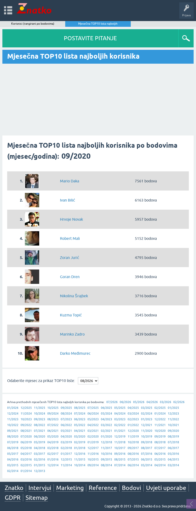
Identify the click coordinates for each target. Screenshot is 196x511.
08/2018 (160, 442)
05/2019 (39, 442)
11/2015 (79, 459)
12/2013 (39, 471)
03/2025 (146, 408)
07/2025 (93, 408)
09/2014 (93, 465)
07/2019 (12, 442)
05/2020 (53, 436)
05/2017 (12, 453)
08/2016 (133, 453)
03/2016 (26, 459)
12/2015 (66, 459)
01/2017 (66, 453)
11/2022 (173, 419)
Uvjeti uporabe (166, 487)
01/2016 (53, 459)
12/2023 (173, 413)
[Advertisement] (98, 99)
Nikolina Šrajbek (74, 296)
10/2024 (39, 413)
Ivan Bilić (67, 200)
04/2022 (93, 425)
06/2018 (12, 448)
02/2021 (106, 430)
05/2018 (26, 448)
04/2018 (39, 448)
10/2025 (53, 408)
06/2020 (39, 436)
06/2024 (93, 413)
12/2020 (133, 430)
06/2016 (160, 453)
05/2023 (93, 419)
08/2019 (173, 436)
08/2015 (119, 459)
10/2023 (26, 419)
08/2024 (66, 413)
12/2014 (53, 465)
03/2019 (66, 442)
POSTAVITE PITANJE (90, 38)
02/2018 (66, 448)
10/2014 (79, 465)
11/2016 (93, 453)
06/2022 (66, 425)
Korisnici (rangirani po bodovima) (32, 23)
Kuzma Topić (71, 315)
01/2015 (39, 465)
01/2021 (119, 430)
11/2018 (119, 442)
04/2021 (79, 430)
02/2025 (160, 408)
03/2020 (79, 436)
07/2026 (112, 402)
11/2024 (26, 413)
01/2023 (146, 419)
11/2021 (160, 425)
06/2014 (133, 465)
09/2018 (146, 442)
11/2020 (146, 430)
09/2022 (26, 425)
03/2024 (133, 413)
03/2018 (53, 448)
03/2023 (119, 419)
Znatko (14, 487)
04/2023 (106, 419)
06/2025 (106, 408)
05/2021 (66, 430)
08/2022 (39, 425)
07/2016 (146, 453)
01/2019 (93, 442)
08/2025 (79, 408)
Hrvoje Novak (71, 219)
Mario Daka (69, 181)
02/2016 (39, 459)
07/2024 (79, 413)
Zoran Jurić (69, 257)
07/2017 (160, 448)
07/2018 (173, 442)
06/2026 (125, 402)
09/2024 (53, 413)
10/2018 (133, 442)
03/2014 (173, 465)
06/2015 (146, 459)
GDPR (13, 497)
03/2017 (39, 453)
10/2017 (119, 448)
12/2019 (119, 436)
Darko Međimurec (75, 353)
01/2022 (133, 425)
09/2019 (160, 436)
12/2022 (160, 419)
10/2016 (106, 453)
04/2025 (133, 408)
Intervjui (39, 487)
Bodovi (131, 487)
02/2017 (53, 453)
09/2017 (133, 448)
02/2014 (12, 471)
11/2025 (39, 408)
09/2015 (106, 459)
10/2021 (173, 425)
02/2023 (133, 419)
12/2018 (106, 442)
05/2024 (106, 413)
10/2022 (12, 425)
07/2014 (119, 465)
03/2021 (93, 430)
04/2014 (160, 465)
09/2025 (66, 408)
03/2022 (106, 425)
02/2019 (79, 442)
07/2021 (39, 430)
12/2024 (12, 413)
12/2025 (26, 408)
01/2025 (173, 408)
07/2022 (53, 425)
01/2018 (79, 448)
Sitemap (37, 497)
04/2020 (66, 436)
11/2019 (133, 436)
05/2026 (138, 402)
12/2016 (79, 453)
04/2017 (26, 453)
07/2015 (133, 459)
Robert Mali (70, 238)
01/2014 (26, 471)
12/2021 (146, 425)
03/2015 (12, 465)
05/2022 (79, 425)
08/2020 (12, 436)
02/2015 (26, 465)
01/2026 (12, 408)
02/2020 (93, 436)
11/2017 (106, 448)
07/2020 (26, 436)
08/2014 (106, 465)
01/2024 (160, 413)
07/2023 (66, 419)
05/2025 (119, 408)
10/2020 (160, 430)
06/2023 (79, 419)
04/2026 (152, 402)
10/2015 (93, 459)
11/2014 (66, 465)
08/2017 (146, 448)
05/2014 (146, 465)
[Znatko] (34, 8)
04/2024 (119, 413)
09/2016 (119, 453)
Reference (103, 487)
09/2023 (39, 419)
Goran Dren (70, 277)
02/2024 (146, 413)
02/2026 (179, 402)
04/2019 (53, 442)
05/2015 (160, 459)
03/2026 (165, 402)
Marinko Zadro (72, 334)
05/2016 (173, 453)
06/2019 (26, 442)
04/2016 (12, 459)
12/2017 (93, 448)
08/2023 (53, 419)
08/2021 (26, 430)
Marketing (70, 487)
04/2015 (173, 459)
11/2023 (12, 419)
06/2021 (53, 430)
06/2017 (173, 448)
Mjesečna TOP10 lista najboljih (98, 23)
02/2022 (119, 425)
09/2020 (173, 430)
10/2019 (146, 436)
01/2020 (106, 436)
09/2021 (12, 430)
